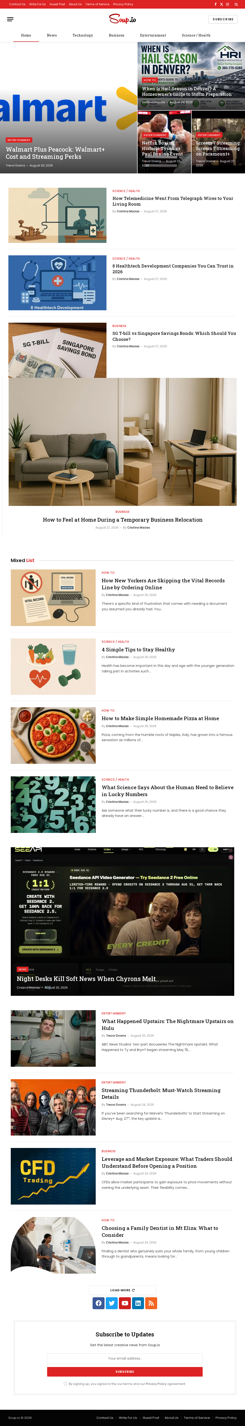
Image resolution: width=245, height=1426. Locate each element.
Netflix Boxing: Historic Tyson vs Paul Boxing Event (162, 148)
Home (26, 35)
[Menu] (10, 19)
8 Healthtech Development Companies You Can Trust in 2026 (173, 268)
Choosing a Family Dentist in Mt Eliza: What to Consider (160, 1231)
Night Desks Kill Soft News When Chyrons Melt (86, 979)
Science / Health (196, 35)
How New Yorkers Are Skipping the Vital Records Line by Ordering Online (163, 584)
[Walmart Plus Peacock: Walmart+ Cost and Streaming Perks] (68, 107)
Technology (82, 35)
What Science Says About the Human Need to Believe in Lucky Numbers (168, 791)
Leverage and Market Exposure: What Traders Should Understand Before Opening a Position (167, 1162)
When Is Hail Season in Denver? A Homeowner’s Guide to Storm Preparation (187, 91)
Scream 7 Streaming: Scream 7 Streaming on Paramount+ (218, 148)
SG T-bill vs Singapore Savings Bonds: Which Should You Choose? (174, 336)
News (52, 35)
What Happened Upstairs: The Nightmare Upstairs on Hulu (168, 1024)
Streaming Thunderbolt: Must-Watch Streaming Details (161, 1093)
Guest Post (57, 4)
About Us (75, 4)
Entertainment (153, 35)
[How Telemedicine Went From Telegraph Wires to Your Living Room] (57, 215)
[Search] (236, 4)
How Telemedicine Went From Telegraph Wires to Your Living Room (172, 201)
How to (150, 80)
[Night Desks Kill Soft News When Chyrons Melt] (122, 921)
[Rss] (151, 1303)
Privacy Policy (123, 4)
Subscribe (223, 19)
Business (116, 35)
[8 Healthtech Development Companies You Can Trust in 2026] (57, 283)
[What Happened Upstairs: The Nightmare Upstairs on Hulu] (53, 1038)
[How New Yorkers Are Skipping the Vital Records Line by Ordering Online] (53, 597)
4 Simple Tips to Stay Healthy (138, 649)
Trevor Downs (15, 165)
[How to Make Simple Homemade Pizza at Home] (53, 735)
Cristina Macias (153, 102)
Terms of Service (97, 4)
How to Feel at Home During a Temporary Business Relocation (123, 519)
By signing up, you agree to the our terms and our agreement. (127, 1384)
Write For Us (37, 4)
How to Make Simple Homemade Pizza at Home (160, 718)
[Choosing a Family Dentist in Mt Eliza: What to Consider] (53, 1245)
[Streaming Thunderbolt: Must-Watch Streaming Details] (53, 1107)
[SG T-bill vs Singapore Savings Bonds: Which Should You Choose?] (57, 350)
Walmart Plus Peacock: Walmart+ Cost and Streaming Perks (55, 153)
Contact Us (17, 4)
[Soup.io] (122, 19)
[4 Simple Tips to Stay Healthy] (53, 666)
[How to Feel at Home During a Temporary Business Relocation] (123, 442)
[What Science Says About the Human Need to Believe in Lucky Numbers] (53, 804)
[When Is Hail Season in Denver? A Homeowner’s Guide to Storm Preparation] (191, 76)
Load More (120, 1290)
